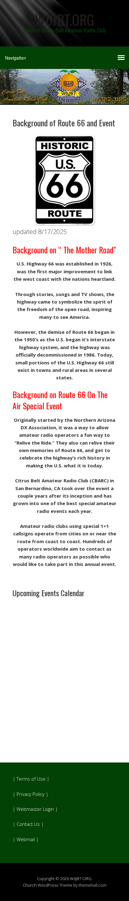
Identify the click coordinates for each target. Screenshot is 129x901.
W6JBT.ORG (64, 19)
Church (30, 885)
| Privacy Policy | (31, 794)
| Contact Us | (28, 824)
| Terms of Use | (31, 779)
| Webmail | (26, 839)
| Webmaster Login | (35, 809)
